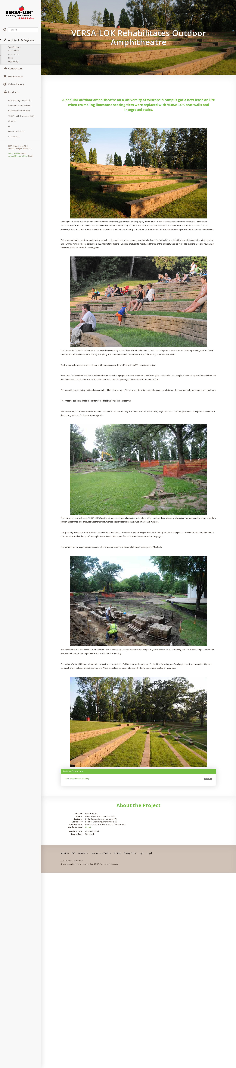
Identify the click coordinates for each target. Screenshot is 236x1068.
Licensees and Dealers (101, 853)
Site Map (117, 853)
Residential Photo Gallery (19, 110)
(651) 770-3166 (14, 153)
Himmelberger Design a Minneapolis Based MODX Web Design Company (89, 864)
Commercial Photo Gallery (19, 105)
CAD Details (13, 50)
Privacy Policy (130, 853)
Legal (149, 853)
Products (13, 92)
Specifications (14, 47)
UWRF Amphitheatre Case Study (77, 779)
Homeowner (15, 76)
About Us (12, 121)
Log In (141, 853)
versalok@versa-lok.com (18, 156)
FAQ (10, 126)
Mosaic (88, 827)
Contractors (15, 68)
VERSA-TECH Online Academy (21, 116)
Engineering (13, 61)
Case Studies (14, 54)
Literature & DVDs (16, 131)
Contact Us (83, 853)
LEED (10, 57)
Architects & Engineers (22, 40)
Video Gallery (16, 84)
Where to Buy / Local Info (19, 100)
